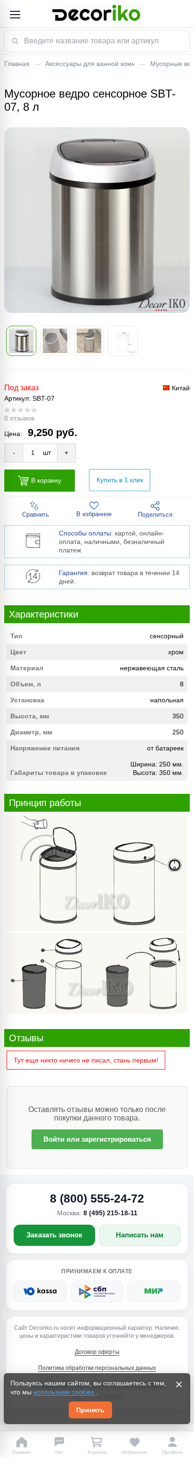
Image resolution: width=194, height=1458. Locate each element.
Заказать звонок (54, 1235)
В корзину (46, 480)
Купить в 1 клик (120, 480)
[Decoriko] (97, 14)
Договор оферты (97, 1352)
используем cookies (64, 1392)
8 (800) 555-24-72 (97, 1198)
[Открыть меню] (14, 15)
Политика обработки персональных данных (97, 1368)
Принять (90, 1410)
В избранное (94, 514)
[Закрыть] (179, 1384)
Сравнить (35, 514)
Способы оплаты (85, 533)
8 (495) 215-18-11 (110, 1213)
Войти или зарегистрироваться (97, 1139)
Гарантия (73, 573)
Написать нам (139, 1235)
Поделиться (155, 514)
